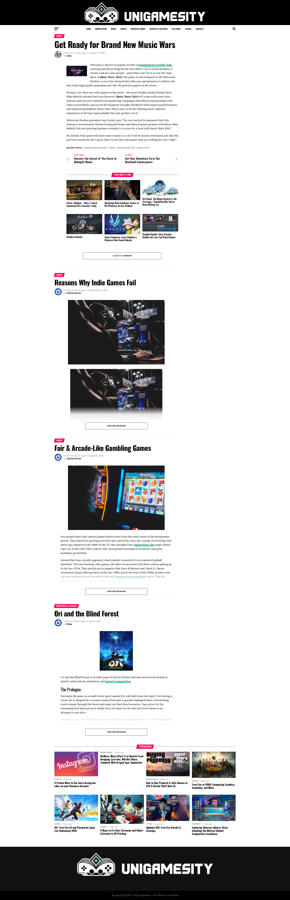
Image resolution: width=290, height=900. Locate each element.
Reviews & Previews (159, 28)
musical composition (118, 681)
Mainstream (101, 28)
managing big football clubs (155, 65)
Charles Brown (73, 293)
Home (88, 28)
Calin (69, 56)
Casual (188, 28)
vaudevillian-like (144, 544)
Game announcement (96, 148)
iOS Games (176, 28)
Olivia (69, 624)
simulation (143, 148)
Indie (112, 148)
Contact (200, 28)
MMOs (113, 28)
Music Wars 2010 (126, 148)
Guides (123, 28)
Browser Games (138, 28)
